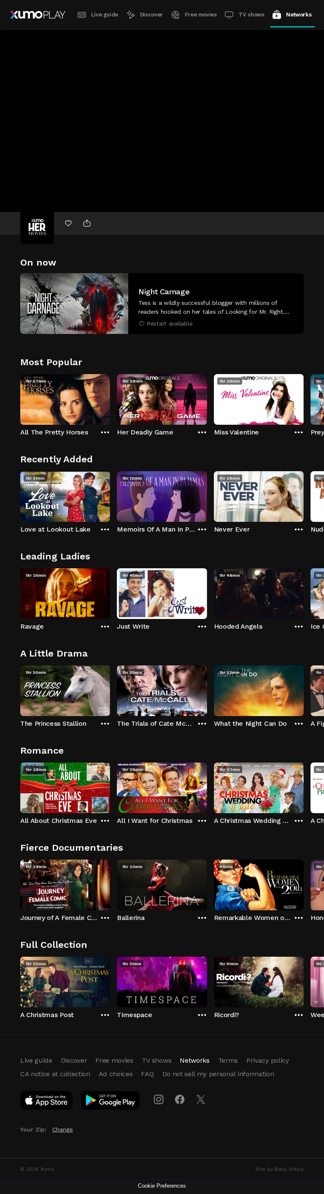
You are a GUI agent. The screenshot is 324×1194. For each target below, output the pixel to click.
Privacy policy (267, 1060)
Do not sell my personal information (218, 1074)
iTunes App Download (47, 1102)
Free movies (201, 14)
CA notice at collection (55, 1074)
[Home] (37, 15)
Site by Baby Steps (279, 1169)
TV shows (251, 14)
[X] (200, 1099)
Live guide (104, 14)
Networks (298, 14)
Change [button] (62, 1129)
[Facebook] (179, 1099)
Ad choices (116, 1074)
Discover (151, 14)
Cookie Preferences (162, 1186)
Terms (228, 1060)
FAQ (147, 1074)
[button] (162, 303)
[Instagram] (158, 1099)
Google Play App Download (111, 1102)
